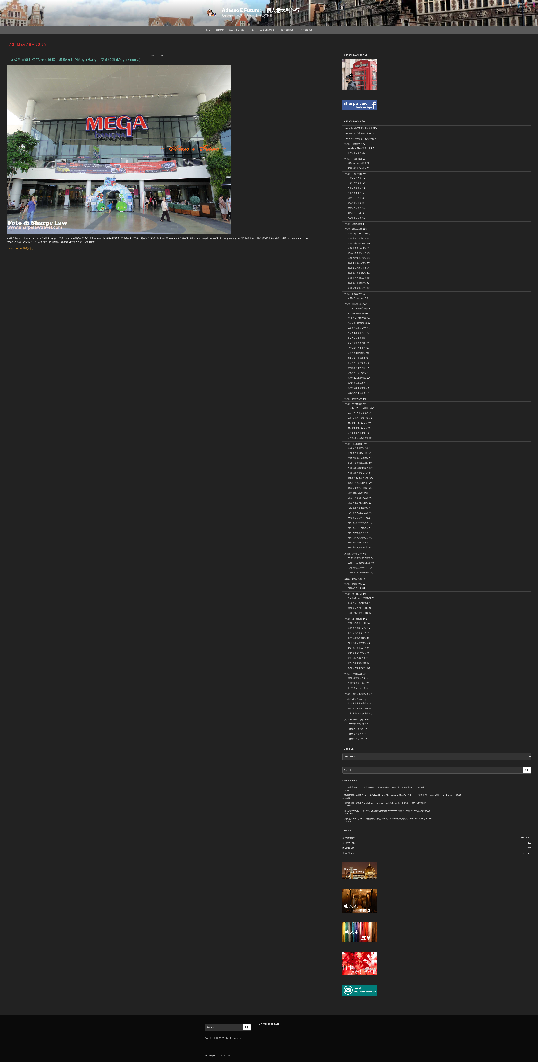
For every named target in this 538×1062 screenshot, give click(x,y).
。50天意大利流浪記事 (356, 318)
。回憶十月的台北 (353, 198)
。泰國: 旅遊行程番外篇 (356, 268)
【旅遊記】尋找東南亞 (352, 229)
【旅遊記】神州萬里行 (352, 619)
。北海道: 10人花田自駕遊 (357, 478)
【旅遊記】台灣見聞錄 (352, 174)
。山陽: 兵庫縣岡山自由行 (357, 503)
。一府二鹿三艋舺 (353, 183)
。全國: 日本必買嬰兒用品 (357, 473)
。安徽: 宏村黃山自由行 (356, 648)
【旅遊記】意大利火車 (352, 399)
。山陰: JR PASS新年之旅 (357, 493)
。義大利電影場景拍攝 (355, 388)
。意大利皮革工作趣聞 (355, 338)
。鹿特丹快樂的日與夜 (355, 688)
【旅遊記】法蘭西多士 (352, 553)
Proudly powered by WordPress (219, 1055)
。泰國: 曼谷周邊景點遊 (356, 273)
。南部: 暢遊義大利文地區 (357, 608)
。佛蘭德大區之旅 (353, 588)
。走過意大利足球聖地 (355, 392)
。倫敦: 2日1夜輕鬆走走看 (357, 413)
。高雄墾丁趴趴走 (353, 218)
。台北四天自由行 (353, 193)
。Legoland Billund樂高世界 (358, 148)
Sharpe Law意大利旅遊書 (262, 30)
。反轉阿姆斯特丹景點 (355, 683)
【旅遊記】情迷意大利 (352, 304)
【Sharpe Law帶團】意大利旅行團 (357, 138)
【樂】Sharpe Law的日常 (353, 719)
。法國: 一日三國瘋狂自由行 (358, 562)
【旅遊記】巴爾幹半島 (352, 294)
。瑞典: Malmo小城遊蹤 (356, 163)
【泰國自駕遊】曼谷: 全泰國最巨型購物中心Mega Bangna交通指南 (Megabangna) (73, 59)
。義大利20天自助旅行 (356, 378)
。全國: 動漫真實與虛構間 (357, 463)
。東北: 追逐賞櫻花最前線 (357, 507)
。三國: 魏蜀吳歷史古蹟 (356, 623)
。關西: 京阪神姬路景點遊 (357, 537)
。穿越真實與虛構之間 (355, 368)
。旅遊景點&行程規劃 (355, 353)
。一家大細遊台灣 (353, 178)
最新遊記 (220, 30)
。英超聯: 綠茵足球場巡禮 (357, 438)
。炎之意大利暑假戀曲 (355, 363)
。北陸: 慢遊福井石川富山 (357, 488)
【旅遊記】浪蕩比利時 (352, 584)
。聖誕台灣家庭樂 (353, 203)
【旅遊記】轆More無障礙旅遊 (355, 694)
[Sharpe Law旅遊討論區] (359, 878)
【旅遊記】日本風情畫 (352, 444)
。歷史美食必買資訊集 (355, 358)
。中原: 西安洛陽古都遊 (356, 628)
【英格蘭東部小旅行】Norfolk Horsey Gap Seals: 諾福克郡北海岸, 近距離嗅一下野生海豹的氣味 (384, 803)
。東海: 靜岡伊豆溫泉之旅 (357, 513)
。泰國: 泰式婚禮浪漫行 (356, 288)
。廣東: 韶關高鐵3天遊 (356, 658)
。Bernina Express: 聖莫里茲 (358, 598)
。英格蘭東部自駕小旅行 (356, 433)
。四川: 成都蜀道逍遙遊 (356, 643)
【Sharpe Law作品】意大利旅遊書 (357, 128)
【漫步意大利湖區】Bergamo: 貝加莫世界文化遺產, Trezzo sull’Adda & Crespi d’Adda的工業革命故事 (386, 810)
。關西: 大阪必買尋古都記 (357, 547)
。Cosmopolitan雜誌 (355, 723)
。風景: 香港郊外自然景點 (357, 713)
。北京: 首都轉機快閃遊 (356, 638)
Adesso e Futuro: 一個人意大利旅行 (261, 10)
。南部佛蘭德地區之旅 (355, 678)
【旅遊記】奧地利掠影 (352, 224)
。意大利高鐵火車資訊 (355, 343)
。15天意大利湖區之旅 (356, 308)
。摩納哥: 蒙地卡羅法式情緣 (358, 557)
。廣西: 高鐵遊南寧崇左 (356, 663)
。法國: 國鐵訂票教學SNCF (358, 567)
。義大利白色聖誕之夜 (355, 383)
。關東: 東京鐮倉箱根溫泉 (357, 522)
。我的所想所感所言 (354, 733)
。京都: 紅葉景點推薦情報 (357, 458)
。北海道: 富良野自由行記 (357, 483)
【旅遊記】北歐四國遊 (352, 159)
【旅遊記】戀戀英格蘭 (352, 404)
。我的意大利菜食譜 (354, 728)
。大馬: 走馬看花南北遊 (356, 248)
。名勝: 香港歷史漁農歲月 (357, 703)
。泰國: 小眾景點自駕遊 (356, 263)
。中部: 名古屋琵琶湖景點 (357, 448)
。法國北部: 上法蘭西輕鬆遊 (358, 572)
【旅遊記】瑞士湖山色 (352, 594)
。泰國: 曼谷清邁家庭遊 (356, 283)
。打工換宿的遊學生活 (355, 348)
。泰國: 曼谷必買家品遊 (356, 278)
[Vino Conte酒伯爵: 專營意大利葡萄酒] (359, 912)
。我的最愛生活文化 (354, 738)
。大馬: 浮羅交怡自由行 (356, 243)
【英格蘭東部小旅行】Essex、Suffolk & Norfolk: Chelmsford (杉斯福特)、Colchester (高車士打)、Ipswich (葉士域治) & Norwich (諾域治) (402, 795)
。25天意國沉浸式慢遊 (356, 313)
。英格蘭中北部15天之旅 (357, 423)
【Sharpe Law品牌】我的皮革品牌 (357, 133)
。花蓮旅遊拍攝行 (353, 208)
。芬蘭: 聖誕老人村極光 (356, 168)
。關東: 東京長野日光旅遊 (357, 527)
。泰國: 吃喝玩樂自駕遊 (356, 258)
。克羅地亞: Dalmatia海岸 (357, 298)
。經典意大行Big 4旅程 (356, 373)
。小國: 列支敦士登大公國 (357, 613)
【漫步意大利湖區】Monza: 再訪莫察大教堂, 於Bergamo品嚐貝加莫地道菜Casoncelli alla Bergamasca (387, 818)
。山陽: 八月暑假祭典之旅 (357, 498)
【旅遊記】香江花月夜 (352, 699)
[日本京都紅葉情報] (359, 974)
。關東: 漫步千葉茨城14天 (357, 532)
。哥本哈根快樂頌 (353, 153)
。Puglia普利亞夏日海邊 (356, 323)
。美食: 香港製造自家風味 (357, 708)
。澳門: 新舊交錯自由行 (356, 668)
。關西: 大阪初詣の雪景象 (357, 542)
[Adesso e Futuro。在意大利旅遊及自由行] (359, 110)
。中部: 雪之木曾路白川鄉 (357, 453)
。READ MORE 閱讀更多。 (20, 248)
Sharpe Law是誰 (236, 30)
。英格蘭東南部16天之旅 (357, 428)
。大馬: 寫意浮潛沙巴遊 (356, 238)
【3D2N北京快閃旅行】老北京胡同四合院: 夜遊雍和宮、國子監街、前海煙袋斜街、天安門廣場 (383, 787)
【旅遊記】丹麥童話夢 (352, 144)
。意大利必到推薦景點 (355, 333)
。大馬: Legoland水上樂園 (357, 233)
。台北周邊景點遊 (353, 188)
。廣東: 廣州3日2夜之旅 (356, 653)
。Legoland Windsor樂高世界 (359, 408)
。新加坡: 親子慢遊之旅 (356, 253)
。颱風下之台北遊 (353, 213)
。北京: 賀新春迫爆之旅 (356, 633)
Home (208, 30)
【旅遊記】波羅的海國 (352, 578)
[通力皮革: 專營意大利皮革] (359, 941)
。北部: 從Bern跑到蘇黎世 (357, 603)
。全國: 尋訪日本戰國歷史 (357, 468)
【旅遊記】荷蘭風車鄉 (352, 674)
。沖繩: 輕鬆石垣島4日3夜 (357, 517)
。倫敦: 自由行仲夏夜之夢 (357, 418)
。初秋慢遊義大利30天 (356, 328)
